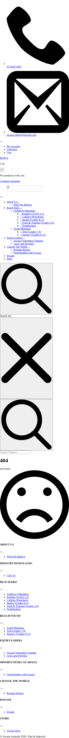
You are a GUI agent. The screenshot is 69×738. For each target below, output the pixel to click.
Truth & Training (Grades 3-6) (23, 606)
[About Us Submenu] (18, 202)
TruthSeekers (14, 609)
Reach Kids (13, 207)
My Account (13, 146)
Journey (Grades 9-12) (18, 634)
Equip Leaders (14, 237)
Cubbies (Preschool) (17, 600)
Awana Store (13, 730)
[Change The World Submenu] (28, 247)
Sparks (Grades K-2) (18, 603)
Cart (9, 152)
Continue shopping (10, 181)
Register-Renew (15, 693)
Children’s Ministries (18, 594)
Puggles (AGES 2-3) (18, 597)
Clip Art (11, 575)
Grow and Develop (17, 655)
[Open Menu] (1, 141)
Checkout (12, 149)
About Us (12, 201)
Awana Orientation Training (21, 652)
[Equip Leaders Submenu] (23, 238)
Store (9, 258)
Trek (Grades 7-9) (16, 631)
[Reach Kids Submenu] (20, 208)
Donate (10, 255)
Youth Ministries (15, 628)
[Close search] (26, 358)
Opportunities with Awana (20, 674)
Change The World (17, 246)
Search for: (6, 316)
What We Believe (16, 556)
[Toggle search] (26, 289)
